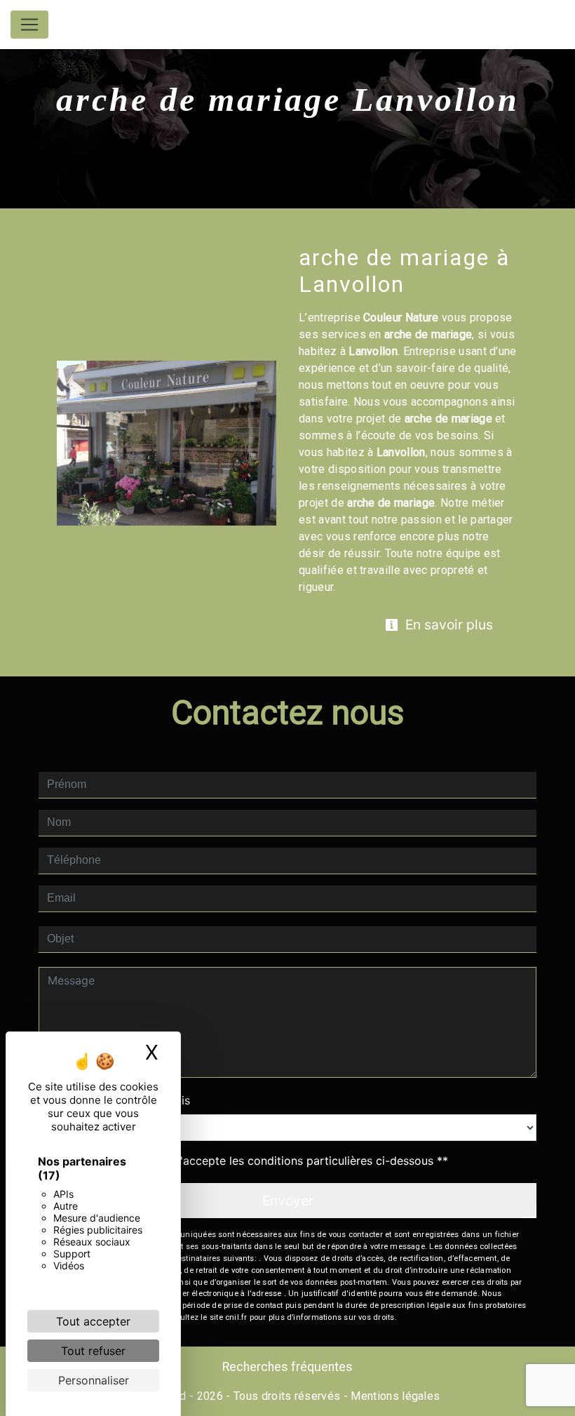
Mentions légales (394, 1396)
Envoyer (287, 1200)
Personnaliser (93, 1380)
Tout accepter (93, 1321)
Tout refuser (93, 1351)
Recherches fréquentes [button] (287, 1367)
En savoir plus (447, 624)
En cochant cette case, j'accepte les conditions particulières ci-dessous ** (250, 1161)
